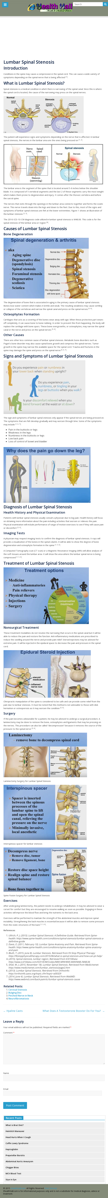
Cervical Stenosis (17, 989)
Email (5, 1089)
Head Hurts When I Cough (18, 1137)
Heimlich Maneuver (15, 1131)
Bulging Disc (15, 992)
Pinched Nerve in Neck (20, 995)
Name (6, 1073)
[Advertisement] (54, 37)
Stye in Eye (11, 1179)
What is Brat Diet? (15, 1125)
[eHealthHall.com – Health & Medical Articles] (50, 4)
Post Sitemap (51, 1188)
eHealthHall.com (18, 1188)
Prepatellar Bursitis (15, 1155)
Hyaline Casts (13, 1010)
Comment (8, 1032)
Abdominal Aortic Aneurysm (19, 1161)
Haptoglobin (12, 1149)
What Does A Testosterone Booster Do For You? (74, 1010)
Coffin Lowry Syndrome (17, 1143)
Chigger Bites (12, 1167)
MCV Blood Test (13, 1173)
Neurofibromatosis (18, 998)
